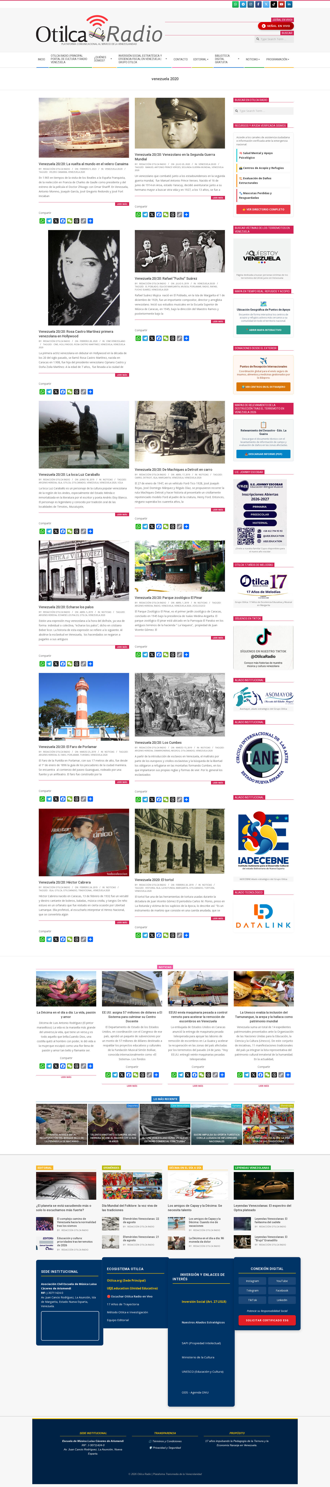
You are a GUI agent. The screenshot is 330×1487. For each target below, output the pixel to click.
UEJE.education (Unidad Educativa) (132, 1288)
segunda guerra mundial (196, 167)
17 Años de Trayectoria (123, 1304)
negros (175, 750)
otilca (67, 482)
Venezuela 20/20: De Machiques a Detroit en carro (173, 470)
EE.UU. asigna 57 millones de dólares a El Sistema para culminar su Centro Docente (132, 1016)
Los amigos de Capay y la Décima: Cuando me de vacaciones (205, 1222)
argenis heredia (48, 482)
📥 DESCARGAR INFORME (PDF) (263, 454)
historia (150, 887)
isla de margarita (169, 286)
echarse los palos (68, 615)
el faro (62, 754)
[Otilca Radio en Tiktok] (274, 4)
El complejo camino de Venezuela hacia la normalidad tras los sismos (76, 1222)
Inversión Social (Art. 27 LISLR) (204, 1302)
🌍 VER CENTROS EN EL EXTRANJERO (263, 387)
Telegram (252, 1290)
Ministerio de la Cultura (198, 1357)
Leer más (122, 204)
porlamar (195, 286)
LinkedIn (282, 1300)
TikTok (252, 1300)
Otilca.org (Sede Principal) (126, 1280)
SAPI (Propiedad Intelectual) (201, 1343)
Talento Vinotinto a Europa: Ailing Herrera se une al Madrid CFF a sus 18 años (113, 1138)
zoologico (198, 605)
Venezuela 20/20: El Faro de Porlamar (68, 747)
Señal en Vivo (276, 25)
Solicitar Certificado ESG (267, 1320)
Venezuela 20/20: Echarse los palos (66, 607)
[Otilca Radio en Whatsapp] (235, 4)
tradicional (85, 890)
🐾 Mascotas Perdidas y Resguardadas (255, 195)
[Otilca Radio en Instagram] (250, 4)
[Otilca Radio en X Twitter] (266, 4)
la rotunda (168, 887)
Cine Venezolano (115, 341)
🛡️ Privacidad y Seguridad (165, 1447)
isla (60, 482)
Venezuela (106, 344)
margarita (165, 477)
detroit (147, 477)
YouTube (282, 1281)
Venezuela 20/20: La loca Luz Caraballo (69, 475)
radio (205, 286)
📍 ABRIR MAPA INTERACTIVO (263, 330)
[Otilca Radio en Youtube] (281, 4)
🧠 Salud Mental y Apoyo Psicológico (256, 155)
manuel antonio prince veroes (162, 167)
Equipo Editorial (118, 1320)
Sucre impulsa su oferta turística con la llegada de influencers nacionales (217, 1138)
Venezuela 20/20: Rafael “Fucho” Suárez (166, 278)
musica (185, 286)
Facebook (282, 1290)
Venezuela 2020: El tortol (154, 880)
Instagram (252, 1281)
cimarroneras (162, 750)
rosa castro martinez (86, 344)
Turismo (236, 1105)
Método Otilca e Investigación (127, 1312)
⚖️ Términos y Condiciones (165, 1441)
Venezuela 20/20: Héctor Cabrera (65, 882)
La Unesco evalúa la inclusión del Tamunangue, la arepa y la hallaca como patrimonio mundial (264, 1016)
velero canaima (58, 171)
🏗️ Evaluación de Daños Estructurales (255, 180)
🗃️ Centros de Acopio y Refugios (261, 168)
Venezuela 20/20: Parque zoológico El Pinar (168, 598)
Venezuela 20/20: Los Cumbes (158, 743)
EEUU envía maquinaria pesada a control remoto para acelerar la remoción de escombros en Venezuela (198, 1016)
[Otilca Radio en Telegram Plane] (243, 4)
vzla (120, 482)
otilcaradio (79, 482)
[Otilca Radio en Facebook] (258, 4)
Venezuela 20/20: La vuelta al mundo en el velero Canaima (83, 164)
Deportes (133, 1105)
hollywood (66, 344)
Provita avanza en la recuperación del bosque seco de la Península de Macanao (62, 1138)
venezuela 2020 (76, 171)
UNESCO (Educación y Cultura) (202, 1371)
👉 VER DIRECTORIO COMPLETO (263, 209)
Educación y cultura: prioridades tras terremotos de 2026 (75, 1242)
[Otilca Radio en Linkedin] (289, 4)
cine (55, 344)
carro (138, 477)
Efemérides (287, 1105)
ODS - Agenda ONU (195, 1392)
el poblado (151, 286)
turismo (85, 754)
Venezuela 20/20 (114, 168)
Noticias (107, 479)
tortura (209, 887)
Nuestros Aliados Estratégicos (203, 1322)
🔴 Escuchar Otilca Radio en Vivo (130, 1296)
